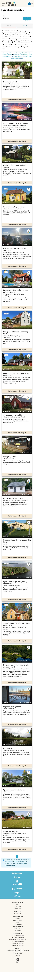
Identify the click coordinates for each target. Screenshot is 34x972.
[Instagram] (17, 962)
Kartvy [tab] (25, 25)
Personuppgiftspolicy (18, 926)
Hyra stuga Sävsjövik (21, 53)
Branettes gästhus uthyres (13, 498)
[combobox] (11, 18)
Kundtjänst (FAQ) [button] (17, 920)
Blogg (17, 922)
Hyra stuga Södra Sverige (20, 54)
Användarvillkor (18, 924)
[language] (30, 3)
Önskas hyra (17, 913)
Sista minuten (17, 908)
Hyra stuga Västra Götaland (19, 56)
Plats (4, 16)
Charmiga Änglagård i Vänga (14, 207)
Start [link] (17, 904)
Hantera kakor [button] (18, 928)
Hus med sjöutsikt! (10, 82)
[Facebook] (17, 959)
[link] (17, 935)
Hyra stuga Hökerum (8, 53)
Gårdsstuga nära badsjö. (12, 415)
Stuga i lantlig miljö (10, 832)
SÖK (27, 18)
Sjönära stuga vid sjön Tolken (14, 790)
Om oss (18, 918)
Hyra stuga (18, 906)
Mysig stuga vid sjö (10, 457)
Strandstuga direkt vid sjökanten (15, 124)
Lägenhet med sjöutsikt (12, 707)
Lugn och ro (7, 748)
